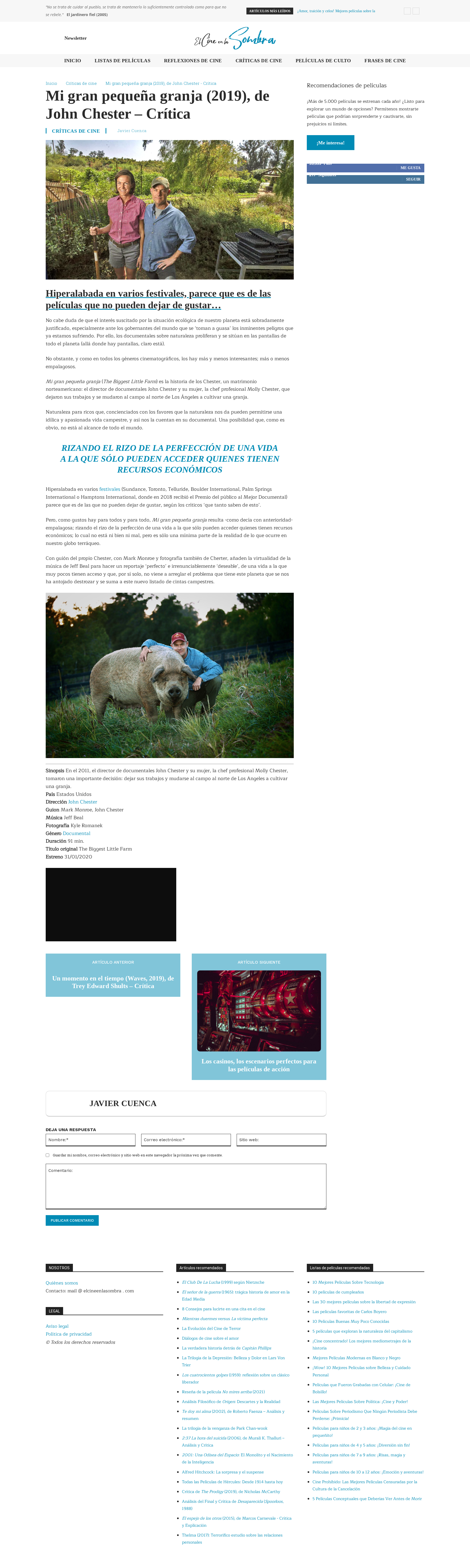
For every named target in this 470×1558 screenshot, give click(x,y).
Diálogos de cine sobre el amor (210, 1338)
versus (224, 1318)
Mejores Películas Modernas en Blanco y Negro (356, 1358)
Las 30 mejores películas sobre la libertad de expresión (364, 1302)
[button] (417, 38)
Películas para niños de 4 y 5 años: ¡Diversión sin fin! (361, 1445)
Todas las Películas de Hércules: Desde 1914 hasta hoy (232, 1482)
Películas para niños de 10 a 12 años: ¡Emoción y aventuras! (368, 1472)
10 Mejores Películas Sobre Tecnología (348, 1282)
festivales (110, 489)
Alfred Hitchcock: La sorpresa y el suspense (223, 1472)
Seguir (413, 179)
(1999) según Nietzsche (223, 1282)
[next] (416, 11)
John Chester (82, 802)
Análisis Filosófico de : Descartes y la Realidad (231, 1401)
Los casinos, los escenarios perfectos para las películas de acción (259, 1065)
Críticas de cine (81, 83)
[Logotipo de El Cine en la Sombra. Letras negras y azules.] (235, 37)
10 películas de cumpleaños (338, 1292)
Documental (76, 833)
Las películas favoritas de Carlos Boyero (349, 1311)
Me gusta (410, 168)
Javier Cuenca (132, 130)
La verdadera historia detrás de (226, 1348)
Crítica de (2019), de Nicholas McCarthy (231, 1491)
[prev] (407, 11)
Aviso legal (57, 1326)
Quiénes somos (62, 1283)
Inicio (51, 83)
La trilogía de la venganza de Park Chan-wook (225, 1428)
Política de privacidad (69, 1334)
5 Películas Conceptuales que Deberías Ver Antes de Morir (367, 1498)
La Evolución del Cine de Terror (211, 1328)
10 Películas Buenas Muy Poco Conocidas (351, 1321)
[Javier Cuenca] (70, 1103)
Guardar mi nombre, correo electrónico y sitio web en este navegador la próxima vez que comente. (138, 1155)
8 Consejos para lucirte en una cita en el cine (223, 1309)
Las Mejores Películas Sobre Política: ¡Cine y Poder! (360, 1401)
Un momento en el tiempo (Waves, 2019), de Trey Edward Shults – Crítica (113, 982)
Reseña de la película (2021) (223, 1392)
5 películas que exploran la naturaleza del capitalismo (362, 1331)
